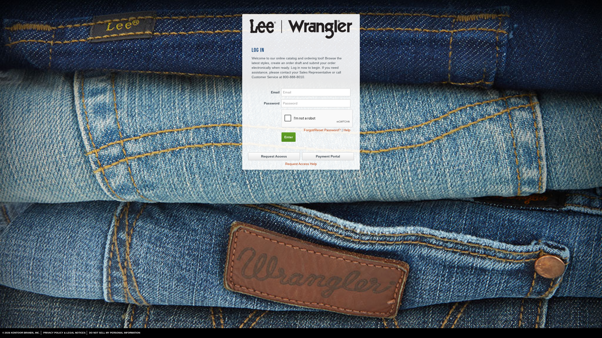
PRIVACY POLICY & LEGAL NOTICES (64, 332)
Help (347, 130)
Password (272, 103)
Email (275, 92)
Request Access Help (301, 164)
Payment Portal (328, 156)
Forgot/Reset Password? (322, 130)
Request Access (274, 156)
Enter (288, 137)
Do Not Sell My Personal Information (114, 332)
